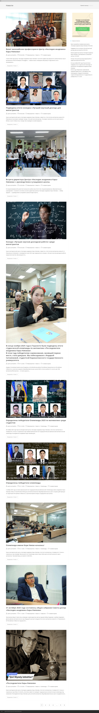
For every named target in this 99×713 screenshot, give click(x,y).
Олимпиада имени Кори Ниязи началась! (25, 545)
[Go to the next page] (64, 705)
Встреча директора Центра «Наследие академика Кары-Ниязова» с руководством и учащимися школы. (32, 180)
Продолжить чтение (13, 65)
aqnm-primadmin (12, 55)
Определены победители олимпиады (23, 483)
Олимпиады (44, 426)
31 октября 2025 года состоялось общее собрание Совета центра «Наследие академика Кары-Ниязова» (36, 609)
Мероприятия (30, 55)
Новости (37, 55)
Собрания (43, 613)
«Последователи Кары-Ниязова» (21, 683)
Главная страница (84, 5)
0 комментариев (46, 55)
